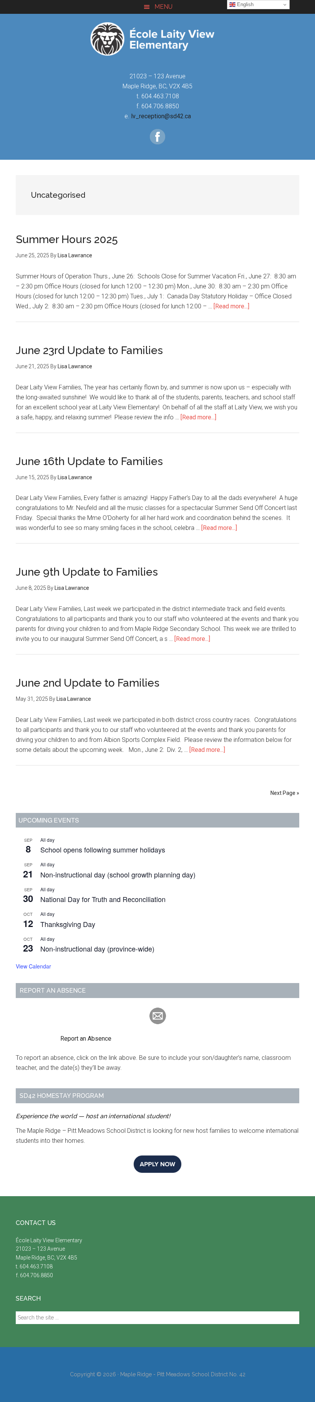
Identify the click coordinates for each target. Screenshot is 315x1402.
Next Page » (284, 793)
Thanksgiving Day (67, 924)
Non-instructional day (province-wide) (97, 948)
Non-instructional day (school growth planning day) (118, 874)
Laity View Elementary (157, 39)
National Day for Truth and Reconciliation (103, 899)
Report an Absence (63, 1038)
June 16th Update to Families (89, 461)
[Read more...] (231, 306)
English (244, 4)
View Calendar (33, 966)
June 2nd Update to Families (87, 683)
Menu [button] (163, 6)
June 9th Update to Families (87, 572)
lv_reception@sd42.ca (161, 116)
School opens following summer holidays (102, 849)
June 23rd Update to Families (89, 350)
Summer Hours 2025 (67, 239)
